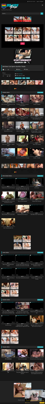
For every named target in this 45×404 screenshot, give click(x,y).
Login (38, 1)
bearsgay (21, 73)
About (18, 69)
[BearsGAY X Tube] (22, 6)
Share (26, 69)
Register (41, 1)
